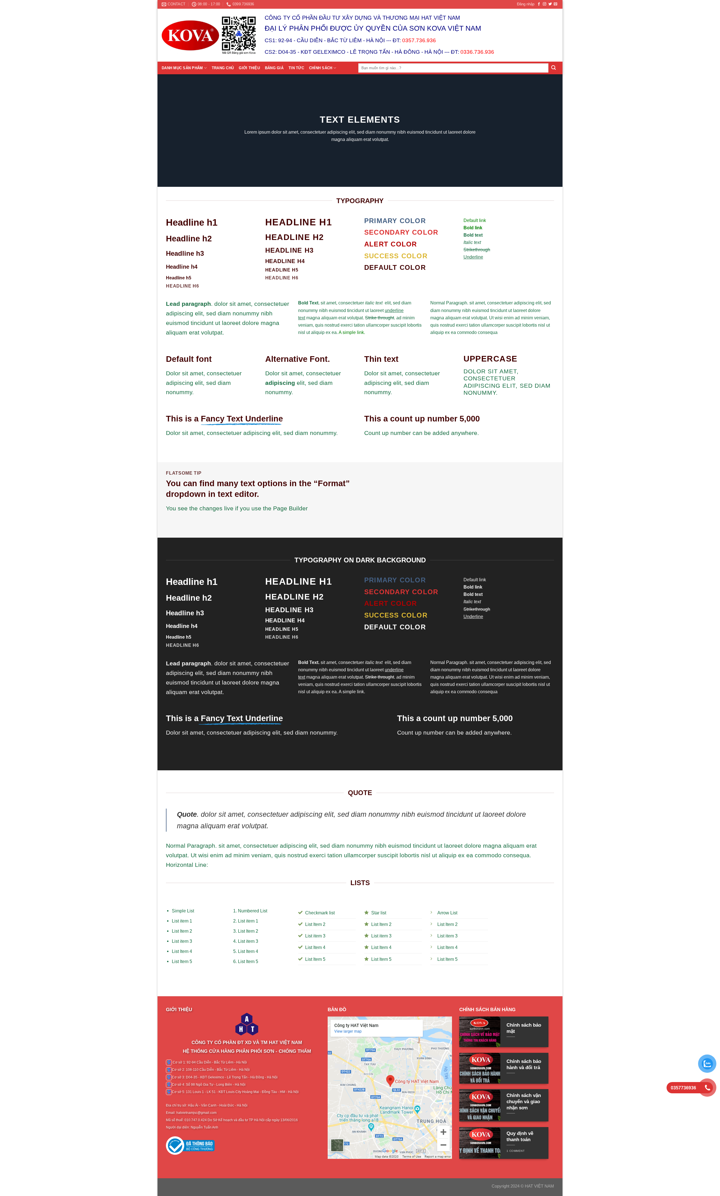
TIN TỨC (296, 68)
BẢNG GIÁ (274, 68)
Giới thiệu (249, 68)
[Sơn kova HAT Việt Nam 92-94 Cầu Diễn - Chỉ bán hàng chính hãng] (209, 35)
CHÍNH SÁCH (320, 68)
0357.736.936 (419, 40)
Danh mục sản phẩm (182, 68)
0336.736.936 (477, 52)
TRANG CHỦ (223, 68)
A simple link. (352, 332)
